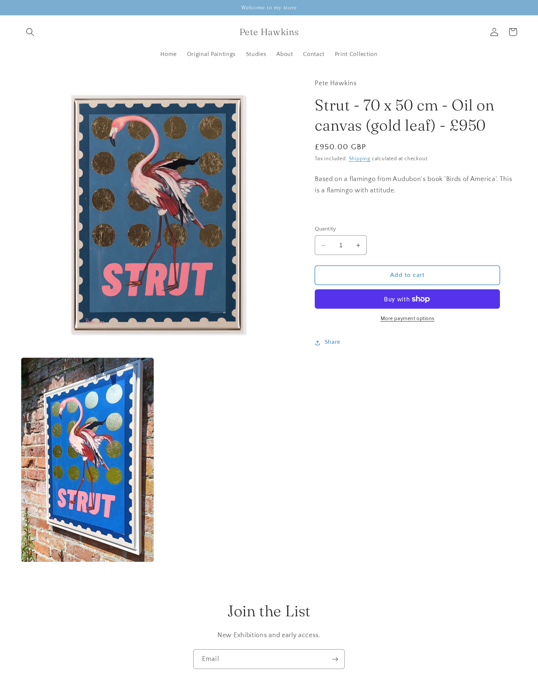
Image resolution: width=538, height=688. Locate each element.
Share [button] (332, 342)
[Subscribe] (335, 659)
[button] (30, 32)
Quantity (325, 229)
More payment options (408, 319)
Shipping (359, 159)
